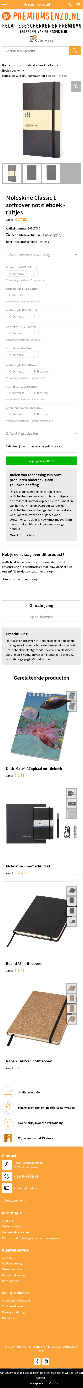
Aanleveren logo (13, 1263)
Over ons (8, 1220)
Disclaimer (9, 1318)
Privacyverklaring (13, 1312)
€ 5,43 (15, 970)
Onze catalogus (12, 1226)
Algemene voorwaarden (17, 1300)
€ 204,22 (17, 872)
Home (6, 65)
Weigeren (53, 1383)
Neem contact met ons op (20, 579)
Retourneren (10, 1281)
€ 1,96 (15, 1067)
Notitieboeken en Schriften (37, 65)
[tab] (41, 605)
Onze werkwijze (12, 1269)
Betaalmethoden (13, 1275)
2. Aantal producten (22, 433)
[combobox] (35, 50)
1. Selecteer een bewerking (28, 254)
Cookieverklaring (13, 1306)
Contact (7, 1257)
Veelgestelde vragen (15, 1232)
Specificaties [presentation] (41, 617)
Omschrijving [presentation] (41, 605)
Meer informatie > (22, 535)
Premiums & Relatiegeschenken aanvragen (30, 1238)
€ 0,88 (15, 775)
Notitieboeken (11, 70)
